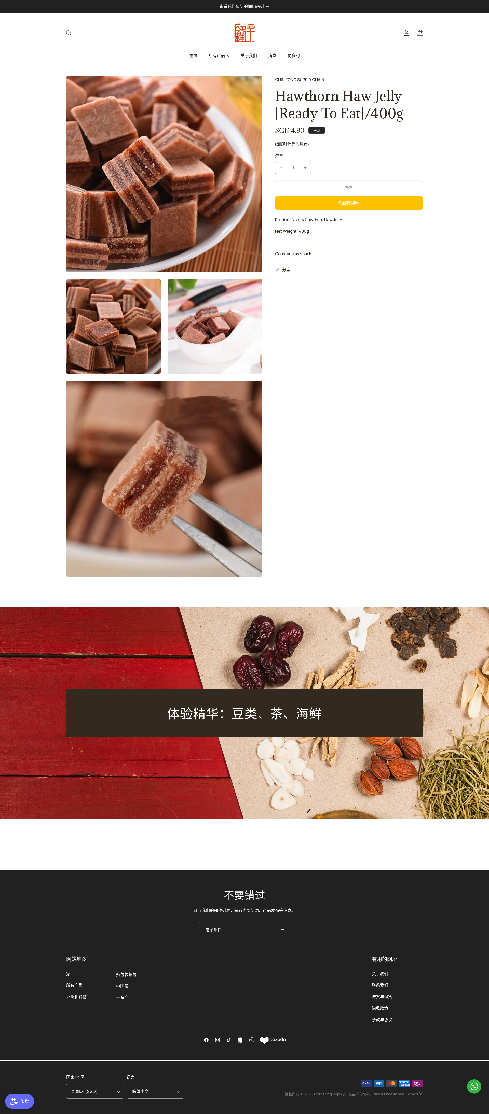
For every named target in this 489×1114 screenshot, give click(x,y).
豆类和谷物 (76, 996)
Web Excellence (389, 1094)
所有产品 (74, 985)
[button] (71, 32)
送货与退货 (382, 996)
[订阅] (282, 929)
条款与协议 (382, 1019)
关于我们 (380, 974)
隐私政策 (380, 1008)
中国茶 (122, 986)
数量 (279, 155)
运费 (304, 144)
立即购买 (349, 203)
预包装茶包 (126, 974)
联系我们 (380, 985)
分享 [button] (286, 269)
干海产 (122, 997)
